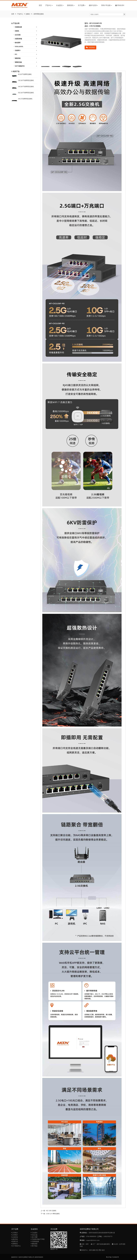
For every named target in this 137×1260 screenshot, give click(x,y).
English (120, 5)
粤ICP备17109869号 (112, 1257)
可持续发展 (35, 1241)
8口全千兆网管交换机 (25, 74)
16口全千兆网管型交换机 (26, 80)
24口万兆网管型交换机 (25, 99)
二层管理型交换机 (38, 14)
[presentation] (42, 42)
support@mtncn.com (92, 1240)
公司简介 (15, 1232)
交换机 (28, 14)
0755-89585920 (91, 1236)
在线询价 (92, 47)
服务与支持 (93, 5)
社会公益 (34, 1235)
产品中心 (48, 5)
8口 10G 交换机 (51, 1210)
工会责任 (34, 1232)
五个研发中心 (16, 1246)
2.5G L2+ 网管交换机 (53, 1213)
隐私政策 (34, 1243)
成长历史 (15, 1239)
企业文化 (15, 1237)
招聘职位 (15, 1243)
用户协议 (34, 1246)
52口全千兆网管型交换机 (26, 92)
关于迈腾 (81, 5)
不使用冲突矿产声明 (37, 1239)
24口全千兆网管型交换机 (26, 86)
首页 (40, 5)
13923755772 (108, 1236)
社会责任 (59, 5)
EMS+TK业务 (106, 5)
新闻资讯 (70, 5)
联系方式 (15, 1241)
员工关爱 (34, 1237)
